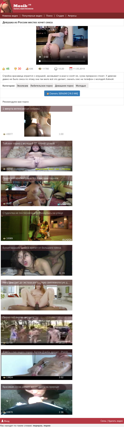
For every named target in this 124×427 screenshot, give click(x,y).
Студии (60, 15)
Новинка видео (10, 15)
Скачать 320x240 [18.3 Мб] (63, 93)
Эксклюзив (22, 85)
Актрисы (72, 15)
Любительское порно (41, 85)
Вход (6, 420)
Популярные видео (32, 15)
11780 (45, 68)
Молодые (81, 85)
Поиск (49, 15)
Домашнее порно (64, 85)
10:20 (61, 68)
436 (31, 68)
